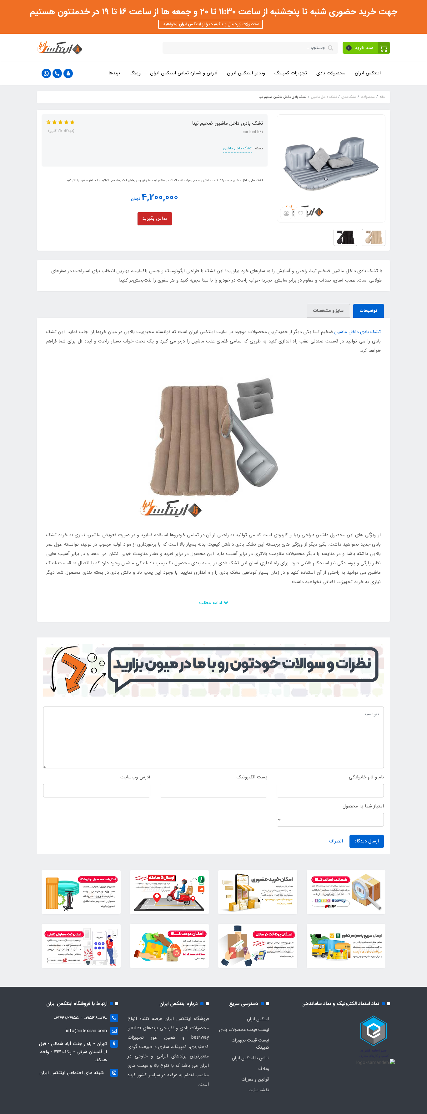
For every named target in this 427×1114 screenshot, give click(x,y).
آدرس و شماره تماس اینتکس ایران (184, 73)
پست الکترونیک (252, 777)
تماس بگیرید (154, 218)
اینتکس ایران (368, 73)
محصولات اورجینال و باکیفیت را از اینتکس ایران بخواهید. (210, 24)
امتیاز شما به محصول (363, 806)
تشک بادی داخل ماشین (357, 332)
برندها (114, 73)
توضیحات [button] (368, 310)
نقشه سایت (259, 1090)
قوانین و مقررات (255, 1079)
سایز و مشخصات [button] (328, 310)
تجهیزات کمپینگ (290, 73)
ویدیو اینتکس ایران (246, 73)
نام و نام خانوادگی (366, 777)
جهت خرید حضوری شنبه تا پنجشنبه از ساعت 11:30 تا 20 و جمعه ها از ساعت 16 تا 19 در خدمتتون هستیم (213, 12)
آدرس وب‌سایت (135, 777)
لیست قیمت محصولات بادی (244, 1029)
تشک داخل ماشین (237, 148)
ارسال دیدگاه (366, 841)
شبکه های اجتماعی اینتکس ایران (71, 1073)
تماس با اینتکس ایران (250, 1058)
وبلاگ (135, 73)
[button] (366, 48)
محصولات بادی (330, 73)
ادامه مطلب (211, 603)
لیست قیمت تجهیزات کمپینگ (250, 1044)
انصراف (336, 841)
